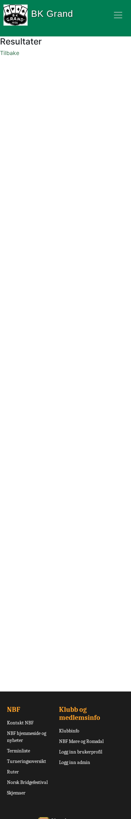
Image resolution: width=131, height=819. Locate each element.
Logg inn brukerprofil (80, 752)
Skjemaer (16, 793)
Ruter (13, 772)
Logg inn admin (74, 762)
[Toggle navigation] (118, 15)
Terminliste (18, 751)
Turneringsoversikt (26, 761)
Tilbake (9, 52)
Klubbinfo (69, 731)
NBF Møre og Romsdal (81, 741)
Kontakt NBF (20, 723)
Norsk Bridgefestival (27, 782)
